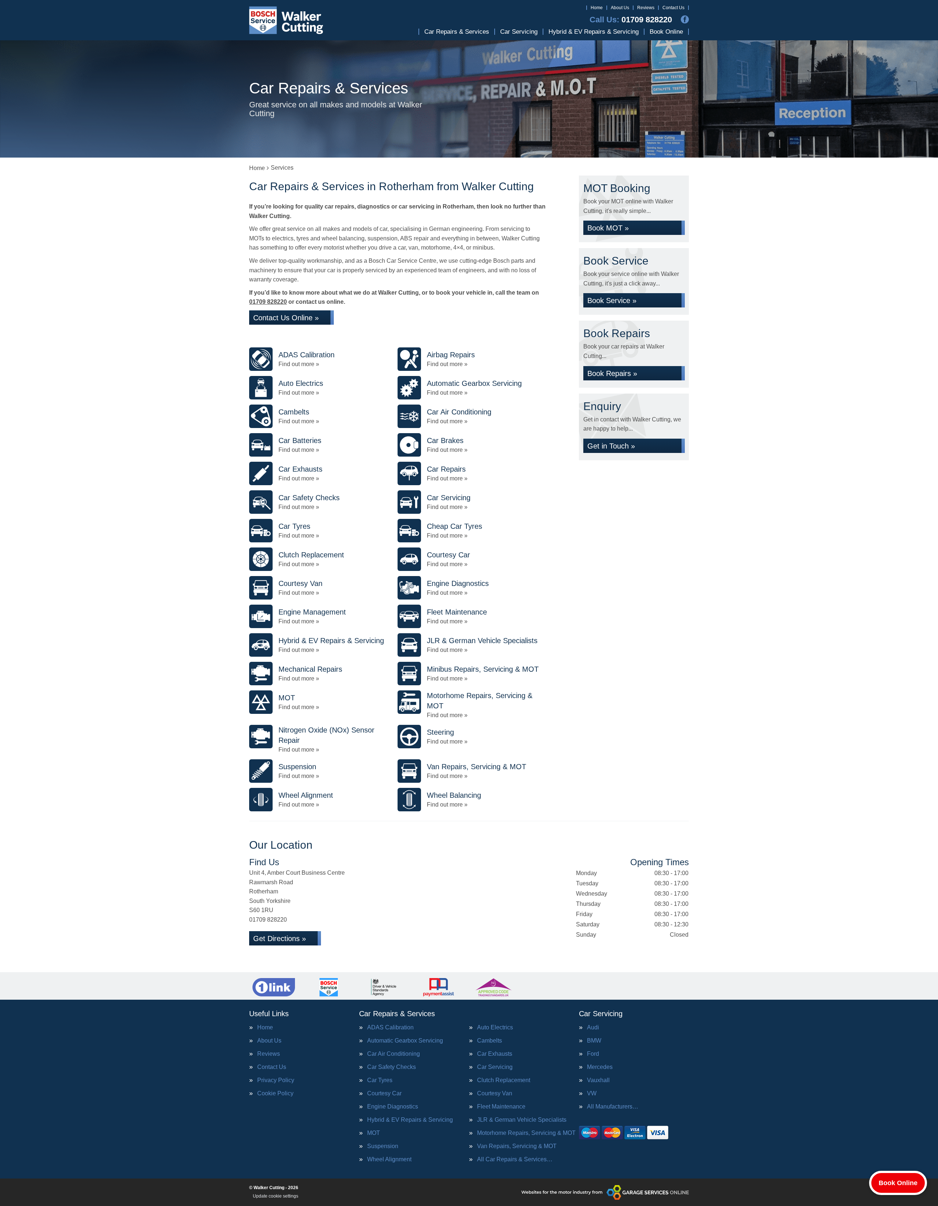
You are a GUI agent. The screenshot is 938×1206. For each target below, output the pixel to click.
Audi (593, 1027)
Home (597, 7)
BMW (594, 1041)
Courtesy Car (384, 1093)
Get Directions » (279, 938)
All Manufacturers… (612, 1107)
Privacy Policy (275, 1080)
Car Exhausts (494, 1054)
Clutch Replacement (503, 1080)
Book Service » (611, 300)
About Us (620, 7)
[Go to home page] (286, 20)
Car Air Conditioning (393, 1054)
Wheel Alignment (389, 1159)
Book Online (666, 32)
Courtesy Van (494, 1093)
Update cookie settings (275, 1196)
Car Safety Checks (391, 1067)
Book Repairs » (612, 373)
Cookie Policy (275, 1093)
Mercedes (600, 1067)
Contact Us (673, 7)
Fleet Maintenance (501, 1107)
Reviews (645, 7)
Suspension (382, 1146)
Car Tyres (379, 1080)
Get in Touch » (611, 446)
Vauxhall (598, 1080)
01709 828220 (631, 20)
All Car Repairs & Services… (515, 1159)
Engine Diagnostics (392, 1107)
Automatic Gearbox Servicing (405, 1041)
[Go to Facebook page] (685, 19)
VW (592, 1093)
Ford (593, 1054)
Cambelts (489, 1041)
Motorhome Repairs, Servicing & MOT (526, 1133)
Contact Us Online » (286, 318)
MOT (373, 1133)
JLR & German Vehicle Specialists (521, 1120)
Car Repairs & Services (456, 32)
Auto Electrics (495, 1027)
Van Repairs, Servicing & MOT (517, 1146)
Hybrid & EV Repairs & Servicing (594, 32)
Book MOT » (608, 228)
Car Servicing (519, 32)
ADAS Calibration (390, 1027)
